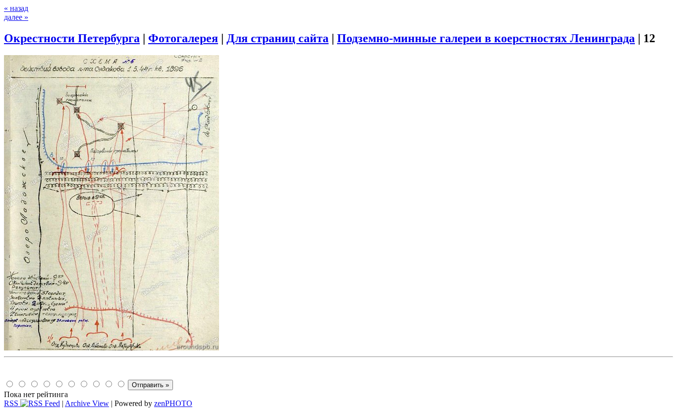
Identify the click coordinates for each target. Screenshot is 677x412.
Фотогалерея (183, 38)
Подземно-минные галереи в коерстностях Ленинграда (486, 38)
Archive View (87, 403)
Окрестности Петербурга (72, 38)
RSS (12, 403)
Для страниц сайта (277, 38)
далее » (16, 17)
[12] (111, 347)
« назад (16, 8)
